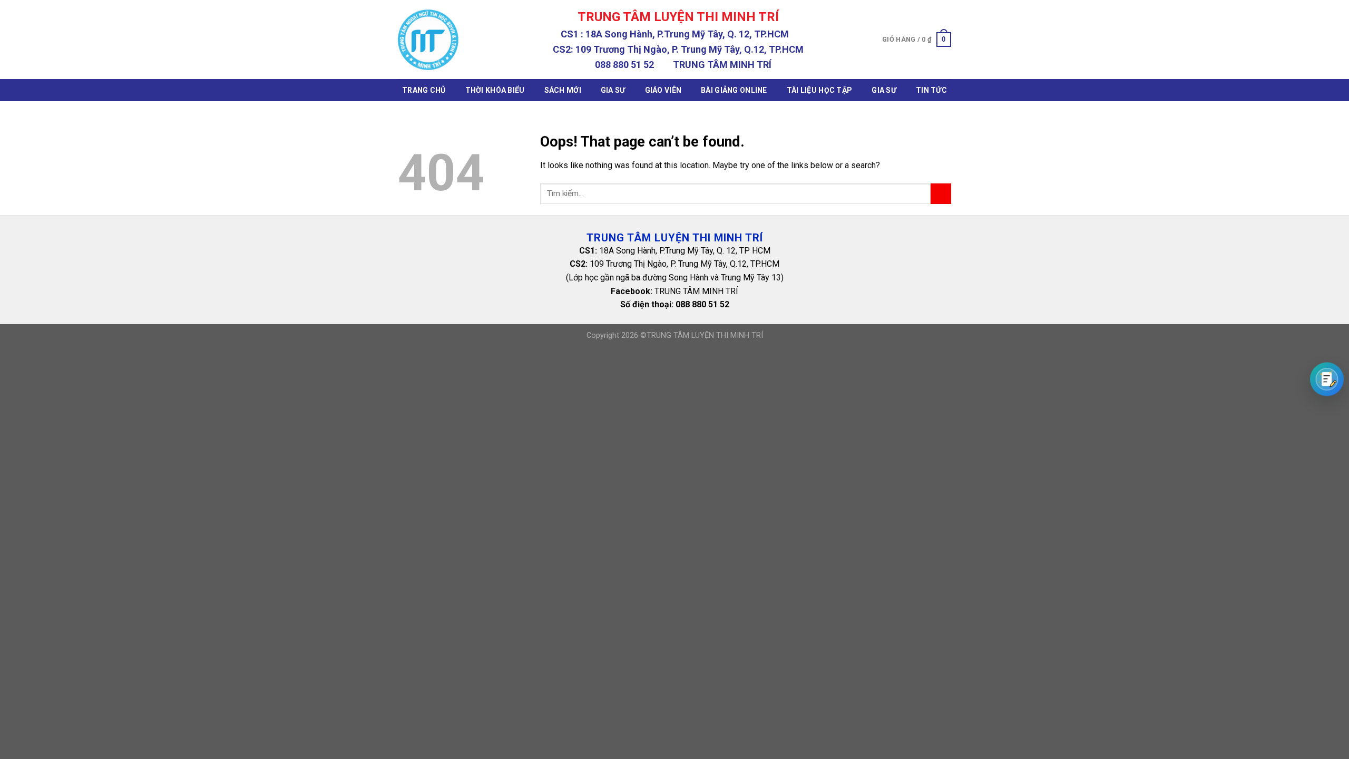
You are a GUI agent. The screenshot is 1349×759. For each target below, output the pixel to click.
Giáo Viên (663, 90)
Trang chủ (424, 90)
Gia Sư (613, 90)
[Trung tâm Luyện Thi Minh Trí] (428, 40)
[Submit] (941, 193)
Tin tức (931, 90)
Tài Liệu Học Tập (819, 90)
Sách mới (562, 90)
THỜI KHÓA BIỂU (495, 90)
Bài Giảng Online (734, 90)
